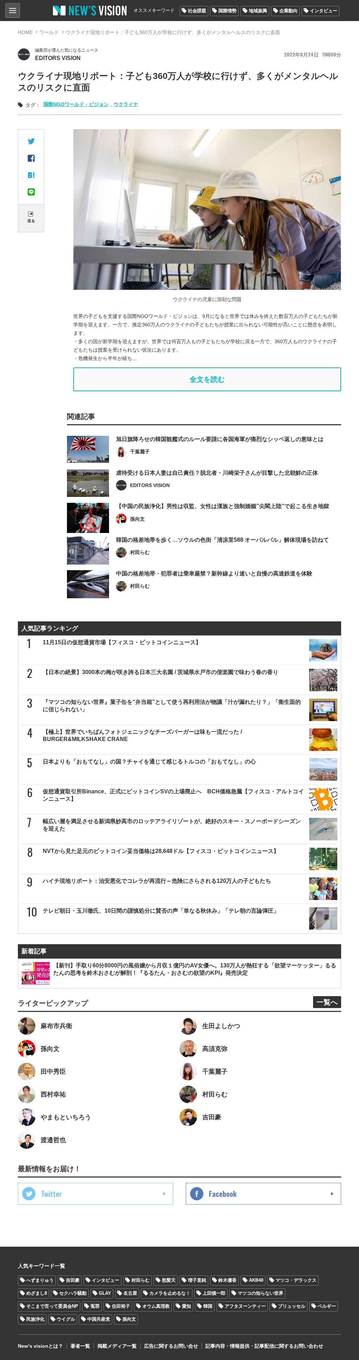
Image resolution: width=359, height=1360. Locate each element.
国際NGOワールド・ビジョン (76, 104)
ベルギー (327, 1306)
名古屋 (130, 1293)
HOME (25, 32)
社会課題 (197, 10)
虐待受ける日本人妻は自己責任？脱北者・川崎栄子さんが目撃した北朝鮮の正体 (217, 473)
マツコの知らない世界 (260, 1293)
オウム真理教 (156, 1306)
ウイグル (66, 1319)
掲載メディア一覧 (117, 1346)
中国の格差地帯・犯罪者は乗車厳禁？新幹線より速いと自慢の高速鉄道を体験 (214, 573)
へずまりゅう (40, 1280)
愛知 (186, 1306)
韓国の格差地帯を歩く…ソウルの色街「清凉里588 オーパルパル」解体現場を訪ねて (222, 540)
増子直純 (197, 1280)
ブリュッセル (291, 1306)
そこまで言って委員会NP (52, 1306)
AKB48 (256, 1280)
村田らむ (140, 1280)
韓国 (207, 1306)
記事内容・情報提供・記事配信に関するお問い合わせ (264, 1346)
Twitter (51, 1193)
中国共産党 (98, 1319)
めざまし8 (36, 1293)
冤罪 (95, 1306)
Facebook (223, 1193)
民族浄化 (35, 1319)
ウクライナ (126, 104)
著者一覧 (80, 1346)
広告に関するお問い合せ (171, 1346)
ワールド (49, 32)
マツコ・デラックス (296, 1280)
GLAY (105, 1293)
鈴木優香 (227, 1280)
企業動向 (288, 10)
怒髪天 (169, 1280)
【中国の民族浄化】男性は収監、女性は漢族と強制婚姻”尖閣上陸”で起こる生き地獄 (222, 506)
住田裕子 (121, 1306)
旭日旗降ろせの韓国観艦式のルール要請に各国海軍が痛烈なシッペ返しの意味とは (220, 439)
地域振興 (258, 10)
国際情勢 (227, 10)
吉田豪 (73, 1280)
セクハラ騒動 (73, 1293)
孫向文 (129, 1319)
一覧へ (327, 1002)
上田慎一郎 (214, 1293)
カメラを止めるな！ (169, 1293)
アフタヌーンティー (245, 1306)
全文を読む (207, 379)
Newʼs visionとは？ (40, 1346)
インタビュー (323, 10)
